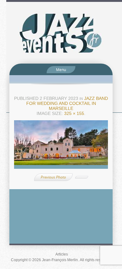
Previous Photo (53, 177)
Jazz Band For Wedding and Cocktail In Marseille (67, 103)
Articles (61, 254)
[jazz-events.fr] (61, 32)
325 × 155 (74, 113)
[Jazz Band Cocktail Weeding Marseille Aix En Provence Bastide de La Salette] (61, 146)
